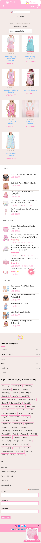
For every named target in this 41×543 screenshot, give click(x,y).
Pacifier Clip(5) (17, 430)
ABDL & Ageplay (7, 354)
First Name (4, 500)
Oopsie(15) (5, 427)
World (12, 2)
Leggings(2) (24, 420)
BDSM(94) (16, 389)
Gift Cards (4, 480)
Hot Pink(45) (6, 420)
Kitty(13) (15, 420)
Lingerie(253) (6, 424)
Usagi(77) (29, 451)
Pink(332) (34, 434)
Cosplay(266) (6, 406)
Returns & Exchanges (8, 472)
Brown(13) (32, 399)
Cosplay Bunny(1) (18, 406)
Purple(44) (17, 437)
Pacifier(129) (6, 430)
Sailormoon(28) (26, 441)
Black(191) (5, 396)
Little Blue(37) (17, 424)
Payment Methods (7, 476)
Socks (3, 364)
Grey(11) (4, 417)
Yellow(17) (21, 455)
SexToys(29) (6, 444)
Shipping (4, 467)
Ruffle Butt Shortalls (30, 123)
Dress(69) (30, 410)
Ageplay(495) (28, 386)
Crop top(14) (31, 406)
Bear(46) (25, 389)
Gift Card (4, 373)
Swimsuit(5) (17, 448)
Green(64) (30, 413)
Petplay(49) (24, 434)
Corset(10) (27, 403)
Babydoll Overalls (30, 90)
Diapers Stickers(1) (8, 410)
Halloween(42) (14, 417)
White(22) (5, 455)
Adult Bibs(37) (16, 386)
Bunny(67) (5, 403)
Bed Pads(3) (6, 392)
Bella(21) (15, 392)
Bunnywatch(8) (16, 403)
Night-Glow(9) (29, 424)
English (16, 12)
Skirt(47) (15, 444)
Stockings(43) (6, 448)
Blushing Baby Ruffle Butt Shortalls (10, 58)
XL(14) (13, 455)
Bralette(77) (22, 399)
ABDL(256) (5, 386)
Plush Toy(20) (6, 437)
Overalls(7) (24, 427)
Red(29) (25, 437)
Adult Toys (5, 368)
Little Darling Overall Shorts (30, 57)
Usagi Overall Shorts (11, 123)
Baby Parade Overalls (11, 154)
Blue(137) (15, 396)
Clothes (4, 350)
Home (12, 23)
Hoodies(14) (26, 417)
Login (33, 6)
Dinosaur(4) (20, 410)
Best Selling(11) (26, 392)
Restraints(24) (6, 441)
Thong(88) (27, 448)
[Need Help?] (31, 272)
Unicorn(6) (19, 451)
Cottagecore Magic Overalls (11, 91)
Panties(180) (6, 434)
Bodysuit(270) (25, 396)
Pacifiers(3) (28, 430)
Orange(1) (15, 427)
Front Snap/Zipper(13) (9, 413)
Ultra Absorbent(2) (7, 451)
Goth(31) (21, 413)
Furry (3, 359)
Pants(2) (15, 434)
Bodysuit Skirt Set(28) (9, 399)
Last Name (4, 508)
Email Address (6, 492)
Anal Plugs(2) (6, 389)
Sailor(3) (16, 441)
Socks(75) (24, 444)
